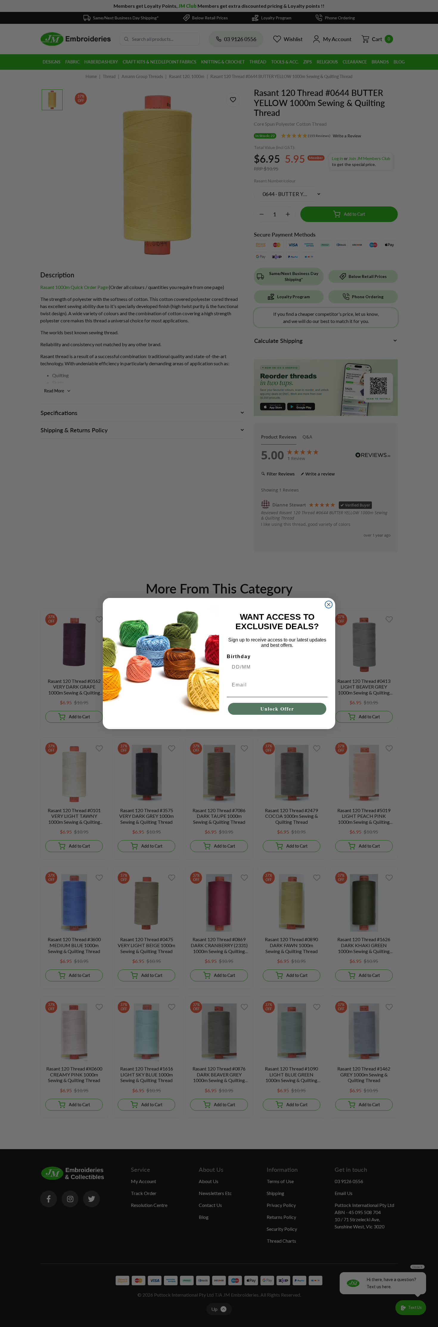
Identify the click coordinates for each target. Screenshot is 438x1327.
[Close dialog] (328, 604)
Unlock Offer (277, 708)
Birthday (239, 656)
